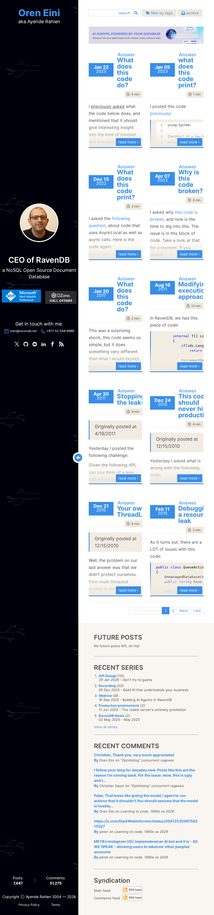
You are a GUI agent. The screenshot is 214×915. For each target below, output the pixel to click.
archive (192, 13)
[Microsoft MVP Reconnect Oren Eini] (21, 296)
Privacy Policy (29, 905)
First (135, 610)
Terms (55, 905)
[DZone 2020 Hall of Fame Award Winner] (60, 297)
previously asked (107, 106)
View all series (105, 727)
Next (184, 610)
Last (197, 610)
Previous (152, 610)
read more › (128, 142)
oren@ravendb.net (23, 331)
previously (160, 113)
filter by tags (161, 13)
